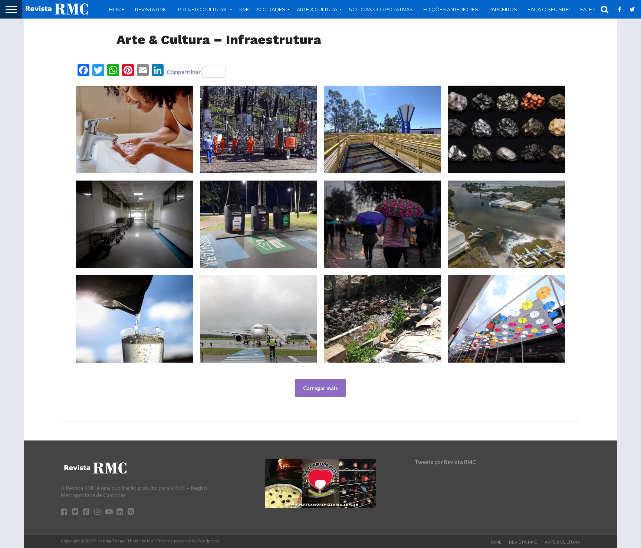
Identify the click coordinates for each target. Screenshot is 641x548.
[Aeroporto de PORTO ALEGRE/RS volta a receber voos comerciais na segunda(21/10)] (506, 224)
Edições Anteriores (450, 9)
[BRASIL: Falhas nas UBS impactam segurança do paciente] (134, 224)
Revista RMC (151, 9)
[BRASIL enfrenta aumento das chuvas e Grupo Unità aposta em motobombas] (382, 224)
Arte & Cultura (562, 542)
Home (117, 9)
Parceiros (503, 9)
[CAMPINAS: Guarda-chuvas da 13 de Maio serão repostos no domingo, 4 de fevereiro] (506, 319)
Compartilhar (184, 72)
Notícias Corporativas (381, 9)
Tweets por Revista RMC (445, 462)
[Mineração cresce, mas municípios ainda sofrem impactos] (506, 129)
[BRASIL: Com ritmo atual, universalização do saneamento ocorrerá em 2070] (134, 319)
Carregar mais (320, 388)
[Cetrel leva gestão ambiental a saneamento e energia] (258, 129)
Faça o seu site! (548, 9)
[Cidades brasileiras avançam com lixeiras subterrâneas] (258, 224)
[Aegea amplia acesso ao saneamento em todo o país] (382, 129)
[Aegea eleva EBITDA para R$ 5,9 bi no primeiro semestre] (134, 129)
